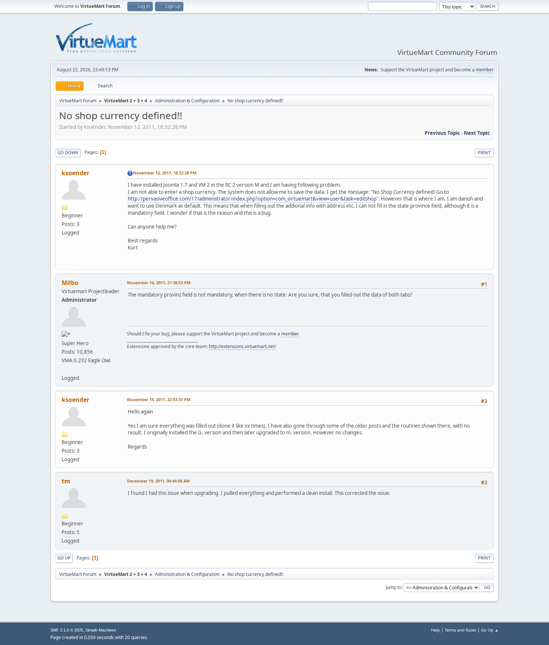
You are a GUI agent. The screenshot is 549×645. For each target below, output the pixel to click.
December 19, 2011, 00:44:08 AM (158, 481)
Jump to (393, 587)
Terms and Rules (460, 630)
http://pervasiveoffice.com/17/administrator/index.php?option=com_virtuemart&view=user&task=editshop (252, 198)
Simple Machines (101, 630)
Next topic (477, 133)
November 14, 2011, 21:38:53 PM (158, 282)
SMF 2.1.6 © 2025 (66, 630)
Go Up (64, 558)
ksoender (75, 173)
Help (435, 630)
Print (484, 152)
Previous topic (442, 133)
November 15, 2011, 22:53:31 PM (158, 399)
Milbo (70, 283)
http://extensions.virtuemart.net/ (242, 346)
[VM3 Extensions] (65, 369)
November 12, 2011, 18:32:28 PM (164, 173)
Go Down (68, 152)
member (485, 69)
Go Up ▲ (490, 630)
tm (66, 481)
